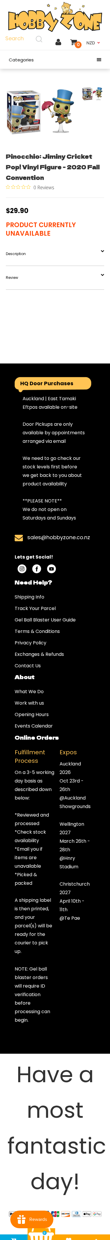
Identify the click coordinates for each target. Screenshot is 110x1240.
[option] (40, 111)
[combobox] (24, 38)
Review (12, 277)
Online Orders (37, 737)
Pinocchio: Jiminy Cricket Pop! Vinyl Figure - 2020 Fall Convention (53, 166)
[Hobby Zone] (55, 17)
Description (16, 253)
